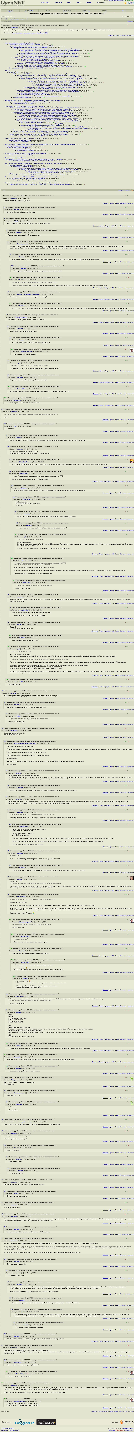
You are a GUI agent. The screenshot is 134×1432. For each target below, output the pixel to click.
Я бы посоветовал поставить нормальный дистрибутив (37, 125)
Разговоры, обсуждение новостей (16, 19)
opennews (14, 27)
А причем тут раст (18, 149)
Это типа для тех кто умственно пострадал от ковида (33, 55)
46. (9, 785)
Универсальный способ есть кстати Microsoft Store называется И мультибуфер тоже (38, 112)
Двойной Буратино (18, 97)
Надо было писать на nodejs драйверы (16, 43)
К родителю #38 (109, 481)
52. (2, 1238)
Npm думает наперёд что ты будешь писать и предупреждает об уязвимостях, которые (47, 50)
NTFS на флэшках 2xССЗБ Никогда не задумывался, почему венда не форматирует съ (39, 74)
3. (5, 218)
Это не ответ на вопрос (20, 166)
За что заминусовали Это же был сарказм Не (22, 68)
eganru (67, 168)
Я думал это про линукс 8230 (22, 130)
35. (7, 435)
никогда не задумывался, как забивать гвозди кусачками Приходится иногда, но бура (46, 91)
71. (10, 607)
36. (5, 1145)
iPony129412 (79, 78)
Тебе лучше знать (22, 150)
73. (5, 1227)
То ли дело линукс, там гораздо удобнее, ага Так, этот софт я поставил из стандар (38, 109)
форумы (10, 10)
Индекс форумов (114, 1411)
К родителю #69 (109, 554)
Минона (41, 106)
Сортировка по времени (124, 190)
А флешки (12, 72)
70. (7, 1010)
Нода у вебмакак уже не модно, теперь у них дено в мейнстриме (28, 46)
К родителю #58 (109, 956)
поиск (48, 10)
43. (2, 1202)
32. (2, 1131)
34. (2, 1179)
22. (7, 713)
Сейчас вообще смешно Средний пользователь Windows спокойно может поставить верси (44, 121)
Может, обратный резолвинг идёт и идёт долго (23, 178)
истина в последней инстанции (60, 55)
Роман (69, 119)
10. (10, 337)
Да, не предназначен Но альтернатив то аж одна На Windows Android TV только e (56, 85)
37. (7, 1157)
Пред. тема (124, 1411)
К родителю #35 (109, 603)
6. (6, 314)
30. (5, 741)
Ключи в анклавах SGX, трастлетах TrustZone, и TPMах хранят (28, 160)
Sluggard (44, 138)
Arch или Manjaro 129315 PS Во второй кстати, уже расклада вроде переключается (49, 127)
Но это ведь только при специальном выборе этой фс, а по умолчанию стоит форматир (47, 77)
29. (2, 1119)
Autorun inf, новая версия (12, 158)
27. (5, 1090)
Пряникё (65, 134)
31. (9, 292)
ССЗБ (6, 71)
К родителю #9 (109, 288)
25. (12, 266)
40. (10, 459)
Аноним (31, 43)
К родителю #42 (109, 861)
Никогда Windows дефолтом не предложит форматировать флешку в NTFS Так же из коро (48, 78)
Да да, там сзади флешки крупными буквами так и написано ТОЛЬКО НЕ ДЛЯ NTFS (57, 82)
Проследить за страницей (10, 1430)
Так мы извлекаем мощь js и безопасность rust (27, 47)
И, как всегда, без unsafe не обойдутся (28, 59)
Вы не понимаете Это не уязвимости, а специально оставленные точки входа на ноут (30, 159)
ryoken (44, 93)
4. (2, 409)
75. (14, 1322)
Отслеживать (130, 21)
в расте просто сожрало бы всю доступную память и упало (23, 153)
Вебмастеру (129, 1430)
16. (2, 691)
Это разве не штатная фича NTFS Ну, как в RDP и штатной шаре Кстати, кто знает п (30, 177)
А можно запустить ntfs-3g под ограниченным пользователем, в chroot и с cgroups (29, 100)
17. (5, 702)
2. (5, 207)
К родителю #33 (109, 687)
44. (9, 810)
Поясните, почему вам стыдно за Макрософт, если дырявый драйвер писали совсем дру (35, 134)
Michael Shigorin (49, 62)
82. (5, 1360)
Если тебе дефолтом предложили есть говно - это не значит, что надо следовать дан (50, 80)
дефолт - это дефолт (35, 88)
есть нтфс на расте (15, 147)
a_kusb (57, 100)
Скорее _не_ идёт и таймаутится (23, 180)
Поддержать (120, 1430)
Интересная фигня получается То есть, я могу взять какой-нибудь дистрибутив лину (30, 183)
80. (16, 511)
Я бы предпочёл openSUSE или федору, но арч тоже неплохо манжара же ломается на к (55, 128)
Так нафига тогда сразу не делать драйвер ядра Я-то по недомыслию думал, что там (46, 169)
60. (10, 471)
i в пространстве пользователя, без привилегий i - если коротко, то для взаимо (40, 168)
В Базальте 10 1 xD (15, 140)
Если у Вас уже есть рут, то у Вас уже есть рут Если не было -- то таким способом (34, 184)
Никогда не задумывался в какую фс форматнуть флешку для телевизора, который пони (43, 90)
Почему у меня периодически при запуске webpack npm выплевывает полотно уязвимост (43, 49)
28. (7, 1102)
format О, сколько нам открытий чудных (29, 93)
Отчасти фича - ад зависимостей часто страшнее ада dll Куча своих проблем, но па (38, 133)
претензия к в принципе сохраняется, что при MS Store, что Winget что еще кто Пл (41, 119)
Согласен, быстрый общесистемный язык (21, 44)
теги (102, 2)
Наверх (117, 203)
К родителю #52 (109, 1341)
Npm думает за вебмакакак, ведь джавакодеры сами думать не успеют (46, 52)
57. (7, 994)
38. (9, 446)
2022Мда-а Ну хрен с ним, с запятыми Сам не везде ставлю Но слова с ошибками (37, 131)
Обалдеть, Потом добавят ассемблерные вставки (28, 57)
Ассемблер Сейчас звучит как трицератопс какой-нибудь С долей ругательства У (41, 66)
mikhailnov (41, 178)
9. (8, 241)
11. (10, 254)
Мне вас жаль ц (26, 122)
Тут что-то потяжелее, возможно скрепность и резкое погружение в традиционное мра (46, 56)
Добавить (112, 1430)
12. (9, 360)
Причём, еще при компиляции (18, 155)
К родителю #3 (109, 322)
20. (9, 375)
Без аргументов (76, 49)
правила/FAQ (29, 10)
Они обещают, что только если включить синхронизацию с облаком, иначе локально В (47, 118)
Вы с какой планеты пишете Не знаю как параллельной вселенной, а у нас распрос (42, 96)
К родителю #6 (109, 371)
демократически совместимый (34, 62)
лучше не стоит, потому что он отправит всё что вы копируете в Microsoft (39, 116)
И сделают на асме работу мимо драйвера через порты (33, 65)
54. (5, 1259)
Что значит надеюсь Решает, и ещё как (40, 172)
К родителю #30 (109, 805)
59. (10, 824)
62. (9, 1282)
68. (12, 1309)
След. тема (131, 1411)
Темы (120, 1411)
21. (2, 1077)
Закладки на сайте (7, 1428)
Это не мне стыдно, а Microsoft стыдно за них (27, 135)
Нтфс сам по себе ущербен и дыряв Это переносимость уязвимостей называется (29, 144)
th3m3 (51, 46)
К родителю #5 (109, 299)
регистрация (120, 0)
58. (9, 894)
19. (2, 728)
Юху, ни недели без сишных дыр (15, 146)
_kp (17, 72)
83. (17, 523)
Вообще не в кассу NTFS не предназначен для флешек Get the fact (49, 81)
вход (115, 0)
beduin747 (69, 66)
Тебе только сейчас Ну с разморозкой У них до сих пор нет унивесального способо (34, 108)
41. (7, 770)
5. (6, 230)
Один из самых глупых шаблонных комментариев (40, 124)
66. (9, 594)
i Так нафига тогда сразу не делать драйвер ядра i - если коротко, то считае (47, 171)
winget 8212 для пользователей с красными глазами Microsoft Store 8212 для (44, 115)
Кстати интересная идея (20, 103)
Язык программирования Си (17, 165)
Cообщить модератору (127, 35)
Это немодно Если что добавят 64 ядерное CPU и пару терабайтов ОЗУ (38, 63)
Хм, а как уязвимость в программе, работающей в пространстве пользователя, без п (30, 163)
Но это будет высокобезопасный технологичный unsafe (37, 60)
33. (5, 424)
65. (5, 1334)
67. (12, 485)
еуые (62, 63)
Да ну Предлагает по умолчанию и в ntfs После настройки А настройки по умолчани (50, 87)
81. (2, 1345)
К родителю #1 (109, 226)
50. (10, 865)
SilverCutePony (78, 77)
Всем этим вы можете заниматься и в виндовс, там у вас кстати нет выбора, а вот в (42, 110)
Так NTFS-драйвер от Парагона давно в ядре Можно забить (23, 138)
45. (9, 851)
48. (5, 1191)
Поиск (99, 2)
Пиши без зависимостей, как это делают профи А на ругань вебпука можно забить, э (46, 53)
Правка (117, 35)
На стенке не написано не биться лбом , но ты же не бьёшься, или (56, 84)
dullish (30, 155)
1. (2, 195)
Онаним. (79, 80)
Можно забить (17, 141)
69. (14, 497)
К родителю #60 (109, 576)
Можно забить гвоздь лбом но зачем (32, 94)
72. (9, 622)
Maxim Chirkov (128, 1428)
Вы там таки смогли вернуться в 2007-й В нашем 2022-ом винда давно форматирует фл (43, 75)
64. (10, 1298)
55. (7, 1270)
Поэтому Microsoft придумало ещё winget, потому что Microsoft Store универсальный (42, 113)
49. (2, 1214)
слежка (104, 10)
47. (9, 1168)
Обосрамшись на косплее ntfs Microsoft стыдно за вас (21, 106)
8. (8, 326)
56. (9, 877)
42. (7, 796)
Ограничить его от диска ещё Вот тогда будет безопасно (26, 102)
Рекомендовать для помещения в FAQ (100, 1411)
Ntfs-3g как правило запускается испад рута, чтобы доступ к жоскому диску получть (34, 174)
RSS (123, 10)
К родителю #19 (109, 1062)
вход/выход (85, 10)
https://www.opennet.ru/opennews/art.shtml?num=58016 (30, 33)
